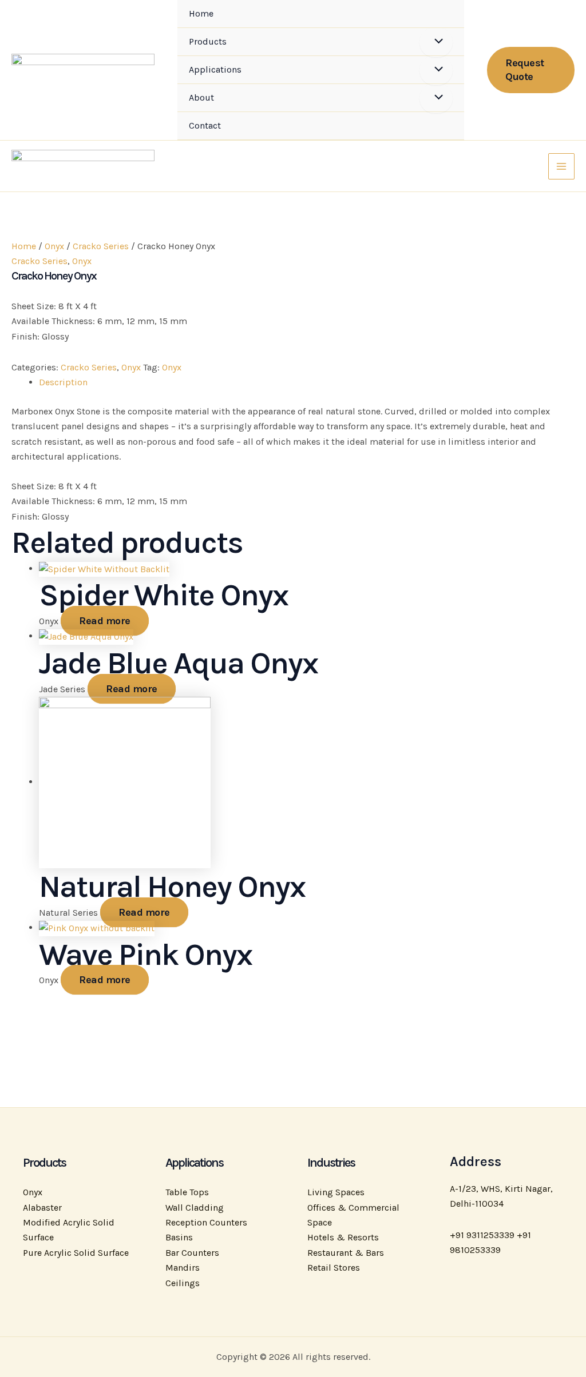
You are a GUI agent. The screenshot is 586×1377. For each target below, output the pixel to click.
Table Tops (187, 1192)
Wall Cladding (194, 1207)
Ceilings (182, 1283)
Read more (104, 620)
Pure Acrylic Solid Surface (76, 1252)
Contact (205, 125)
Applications (215, 69)
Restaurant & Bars (345, 1252)
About (201, 97)
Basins (179, 1237)
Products (208, 41)
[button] (531, 70)
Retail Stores (333, 1267)
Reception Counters (206, 1222)
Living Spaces (336, 1192)
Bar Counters (192, 1252)
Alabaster (42, 1207)
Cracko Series (101, 246)
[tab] (307, 382)
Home (201, 13)
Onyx (54, 246)
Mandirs (182, 1267)
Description (63, 382)
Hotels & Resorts (343, 1237)
